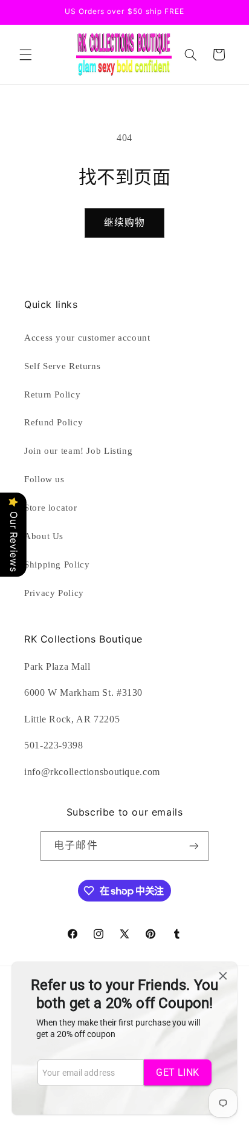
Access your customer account (87, 337)
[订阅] (193, 846)
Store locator (50, 507)
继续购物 (124, 222)
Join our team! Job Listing (78, 451)
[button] (25, 54)
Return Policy (52, 394)
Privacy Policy (54, 593)
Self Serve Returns (62, 366)
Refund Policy (53, 422)
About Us (43, 536)
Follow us (44, 479)
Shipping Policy (56, 564)
